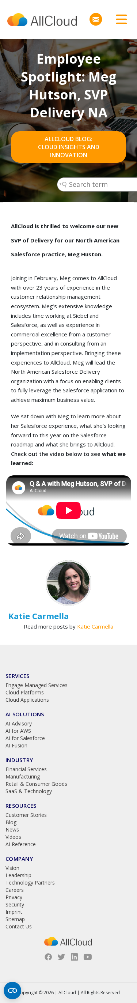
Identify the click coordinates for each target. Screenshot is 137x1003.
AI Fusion (16, 745)
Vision (12, 867)
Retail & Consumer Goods (36, 783)
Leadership (18, 875)
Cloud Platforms (24, 692)
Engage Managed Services (36, 685)
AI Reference (20, 844)
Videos (13, 836)
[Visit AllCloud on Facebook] (48, 957)
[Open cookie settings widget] (12, 990)
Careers (14, 889)
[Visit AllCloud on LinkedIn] (75, 957)
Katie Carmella (95, 626)
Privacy (13, 897)
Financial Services (26, 769)
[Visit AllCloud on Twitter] (61, 957)
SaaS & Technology (28, 791)
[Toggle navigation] (119, 19)
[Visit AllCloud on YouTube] (88, 957)
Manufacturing (22, 776)
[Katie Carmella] (68, 583)
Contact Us (18, 926)
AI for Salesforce (25, 738)
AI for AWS (18, 730)
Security (14, 904)
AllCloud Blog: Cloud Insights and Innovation (68, 147)
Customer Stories (26, 814)
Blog (10, 822)
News (12, 829)
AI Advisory (18, 723)
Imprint (13, 911)
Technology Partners (30, 882)
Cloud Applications (27, 699)
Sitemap (15, 919)
